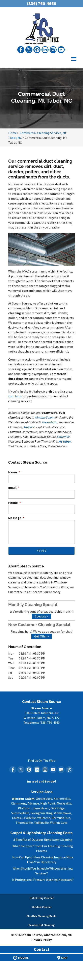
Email (14, 487)
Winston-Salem (44, 417)
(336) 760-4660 (41, 3)
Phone (14, 503)
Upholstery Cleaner (42, 898)
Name (14, 472)
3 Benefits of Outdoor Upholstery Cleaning (42, 840)
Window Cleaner (42, 907)
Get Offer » (41, 636)
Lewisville (63, 437)
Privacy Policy (41, 940)
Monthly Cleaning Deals (41, 916)
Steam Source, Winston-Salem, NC (46, 935)
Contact (41, 949)
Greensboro (49, 422)
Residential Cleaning (42, 925)
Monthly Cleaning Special (32, 604)
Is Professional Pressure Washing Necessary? (43, 880)
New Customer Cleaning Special (39, 624)
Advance (29, 427)
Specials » (41, 616)
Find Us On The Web (41, 761)
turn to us (15, 396)
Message (16, 518)
